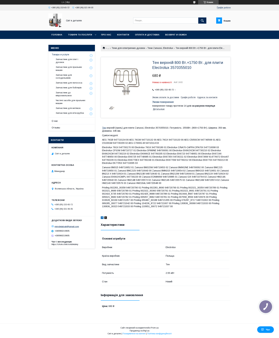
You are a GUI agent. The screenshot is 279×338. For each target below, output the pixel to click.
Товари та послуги (80, 34)
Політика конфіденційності (159, 334)
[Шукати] (202, 20)
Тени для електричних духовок (128, 48)
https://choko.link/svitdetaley (65, 244)
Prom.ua (155, 328)
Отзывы (56, 127)
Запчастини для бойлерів (69, 87)
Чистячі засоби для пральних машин (70, 101)
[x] (105, 218)
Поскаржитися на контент (134, 334)
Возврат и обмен (176, 34)
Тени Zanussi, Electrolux (160, 48)
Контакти (123, 34)
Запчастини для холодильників (64, 76)
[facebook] (102, 218)
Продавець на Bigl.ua (139, 331)
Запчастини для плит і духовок (67, 60)
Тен (104, 127)
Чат (268, 329)
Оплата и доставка (147, 34)
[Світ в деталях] (55, 26)
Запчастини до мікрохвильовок (64, 94)
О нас (55, 121)
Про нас (106, 34)
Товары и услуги (60, 54)
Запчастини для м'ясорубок (70, 113)
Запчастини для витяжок (68, 108)
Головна (56, 34)
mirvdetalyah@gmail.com (67, 226)
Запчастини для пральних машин (69, 68)
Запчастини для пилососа (69, 83)
